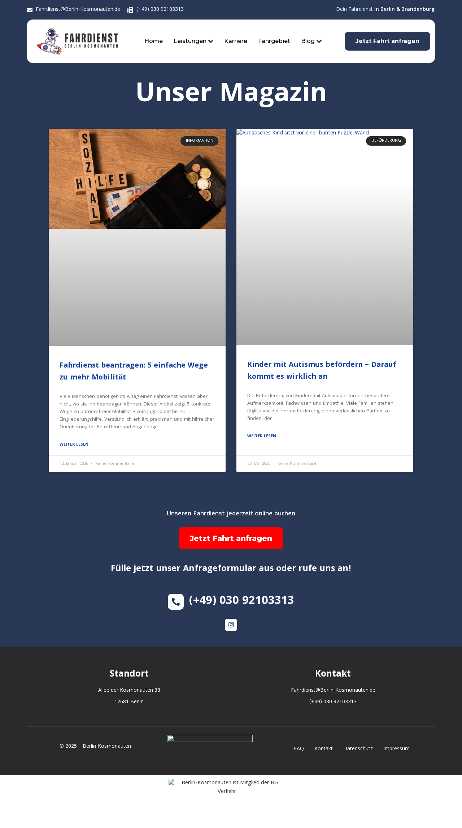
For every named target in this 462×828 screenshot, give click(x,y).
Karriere (235, 41)
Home (153, 41)
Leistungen (190, 41)
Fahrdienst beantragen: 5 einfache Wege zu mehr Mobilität (134, 372)
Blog (308, 41)
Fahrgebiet (274, 41)
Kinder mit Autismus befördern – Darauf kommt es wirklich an (321, 371)
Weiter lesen (74, 445)
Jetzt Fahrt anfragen (231, 538)
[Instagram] (231, 625)
